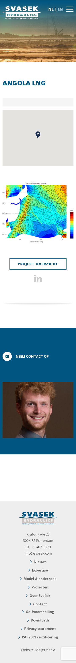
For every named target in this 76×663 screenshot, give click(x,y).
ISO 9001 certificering (40, 637)
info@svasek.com (38, 553)
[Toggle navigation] (69, 9)
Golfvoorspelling (40, 611)
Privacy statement (40, 628)
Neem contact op (32, 356)
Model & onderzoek (40, 578)
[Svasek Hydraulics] (22, 12)
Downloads (40, 620)
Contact (40, 604)
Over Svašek (40, 595)
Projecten (40, 587)
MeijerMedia (45, 650)
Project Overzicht (38, 264)
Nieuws (40, 561)
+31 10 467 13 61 (38, 547)
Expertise (40, 570)
